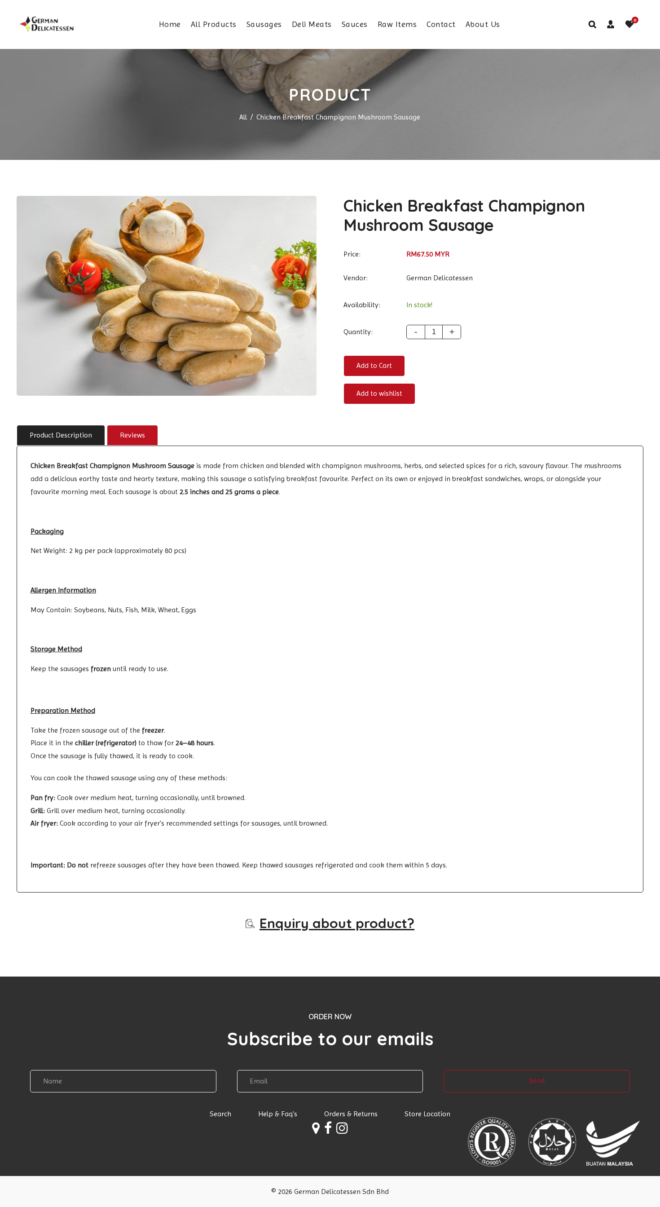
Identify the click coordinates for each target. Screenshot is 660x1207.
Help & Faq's (277, 1114)
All (243, 117)
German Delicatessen (439, 278)
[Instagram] (342, 1130)
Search (220, 1114)
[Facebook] (328, 1130)
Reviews (132, 435)
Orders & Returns (351, 1114)
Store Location (427, 1114)
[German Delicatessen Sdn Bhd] (46, 23)
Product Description (61, 435)
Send (537, 1080)
